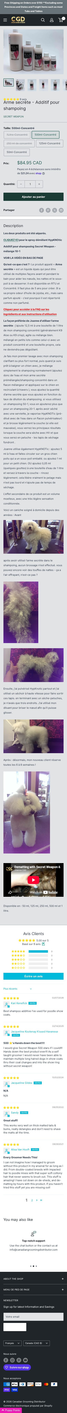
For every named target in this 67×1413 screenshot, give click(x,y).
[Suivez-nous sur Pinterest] (18, 1360)
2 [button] (32, 1200)
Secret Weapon (13, 116)
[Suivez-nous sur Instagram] (12, 1360)
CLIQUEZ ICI (11, 240)
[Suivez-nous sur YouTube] (25, 1360)
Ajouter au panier (33, 196)
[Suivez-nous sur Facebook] (5, 1360)
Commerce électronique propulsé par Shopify (27, 1405)
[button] (18, 951)
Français (9, 1343)
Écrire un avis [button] (33, 976)
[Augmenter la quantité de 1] (39, 184)
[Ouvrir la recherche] (43, 20)
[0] (61, 20)
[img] (11, 998)
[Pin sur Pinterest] (48, 210)
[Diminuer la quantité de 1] (21, 184)
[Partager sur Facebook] (41, 210)
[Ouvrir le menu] (5, 20)
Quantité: (9, 184)
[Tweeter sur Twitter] (54, 210)
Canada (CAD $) (33, 1343)
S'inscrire (15, 1327)
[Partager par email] (61, 210)
